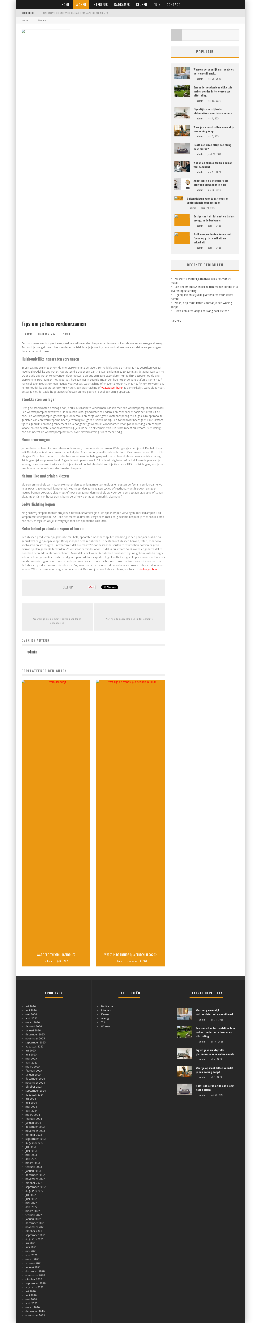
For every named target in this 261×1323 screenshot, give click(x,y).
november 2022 (35, 1179)
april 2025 (31, 1062)
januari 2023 (33, 1171)
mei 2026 (31, 1014)
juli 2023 (30, 1147)
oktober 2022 (33, 1183)
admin (28, 334)
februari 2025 (33, 1070)
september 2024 (35, 1090)
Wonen (81, 4)
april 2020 (31, 1303)
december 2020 (35, 1271)
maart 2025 (32, 1066)
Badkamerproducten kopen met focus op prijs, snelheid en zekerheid (212, 238)
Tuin (157, 4)
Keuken (141, 4)
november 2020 (35, 1275)
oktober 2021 (33, 1231)
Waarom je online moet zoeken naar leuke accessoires (57, 621)
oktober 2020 (33, 1279)
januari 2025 (33, 1074)
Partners (176, 320)
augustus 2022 (34, 1191)
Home (66, 4)
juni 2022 (31, 1199)
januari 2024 (33, 1122)
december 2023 (35, 1126)
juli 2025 (30, 1050)
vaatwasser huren (112, 387)
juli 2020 (30, 1291)
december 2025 (35, 1034)
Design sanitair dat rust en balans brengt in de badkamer (214, 218)
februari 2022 (33, 1215)
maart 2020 (32, 1307)
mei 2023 (31, 1155)
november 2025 (35, 1038)
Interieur (100, 4)
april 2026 (31, 1018)
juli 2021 (30, 1243)
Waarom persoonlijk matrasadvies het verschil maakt (214, 71)
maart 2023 (32, 1163)
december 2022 (35, 1175)
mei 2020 (31, 1299)
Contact (173, 4)
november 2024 (35, 1082)
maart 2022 (32, 1211)
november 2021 (35, 1227)
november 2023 (35, 1130)
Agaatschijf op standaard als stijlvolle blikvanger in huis (211, 182)
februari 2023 (33, 1167)
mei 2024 (31, 1106)
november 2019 (35, 1315)
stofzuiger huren (149, 569)
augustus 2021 (34, 1239)
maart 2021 (32, 1259)
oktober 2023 (33, 1135)
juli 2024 (30, 1098)
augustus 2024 (34, 1094)
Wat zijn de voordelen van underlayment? (129, 619)
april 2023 (31, 1159)
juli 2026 (30, 1006)
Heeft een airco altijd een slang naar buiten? (201, 311)
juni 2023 (31, 1151)
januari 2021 (33, 1267)
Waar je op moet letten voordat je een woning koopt (73, 13)
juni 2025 (31, 1054)
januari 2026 (33, 1030)
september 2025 (35, 1042)
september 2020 (35, 1283)
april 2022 (31, 1207)
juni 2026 (31, 1010)
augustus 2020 (34, 1287)
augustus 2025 (34, 1046)
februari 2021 (33, 1263)
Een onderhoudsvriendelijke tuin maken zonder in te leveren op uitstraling (213, 91)
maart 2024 (32, 1114)
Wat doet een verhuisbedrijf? (56, 955)
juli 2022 (30, 1195)
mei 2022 (31, 1203)
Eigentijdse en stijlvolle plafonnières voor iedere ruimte (213, 111)
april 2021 (31, 1255)
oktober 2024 (33, 1086)
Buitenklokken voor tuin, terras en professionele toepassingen (207, 200)
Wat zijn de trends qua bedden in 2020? (130, 955)
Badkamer (122, 4)
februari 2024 (33, 1118)
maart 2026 (32, 1022)
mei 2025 (31, 1058)
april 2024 (31, 1110)
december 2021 (35, 1223)
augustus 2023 (34, 1143)
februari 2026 (33, 1026)
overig (105, 1018)
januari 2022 (33, 1219)
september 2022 (35, 1187)
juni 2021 (31, 1247)
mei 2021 (31, 1251)
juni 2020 (31, 1295)
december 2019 (35, 1311)
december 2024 (35, 1078)
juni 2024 (31, 1102)
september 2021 (35, 1235)
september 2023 (35, 1139)
